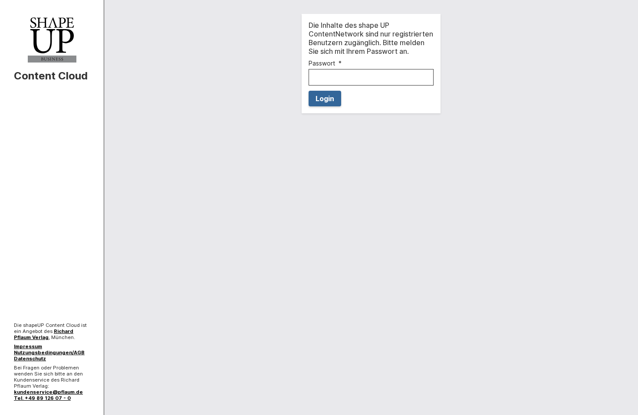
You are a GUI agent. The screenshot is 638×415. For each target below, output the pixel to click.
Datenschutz (30, 359)
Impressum (28, 346)
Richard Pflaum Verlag (43, 334)
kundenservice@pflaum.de (48, 392)
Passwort (322, 63)
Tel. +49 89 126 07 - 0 (42, 398)
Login (325, 98)
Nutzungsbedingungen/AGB (49, 352)
